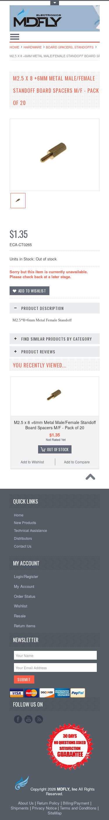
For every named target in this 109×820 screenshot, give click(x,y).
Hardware (33, 47)
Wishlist (20, 606)
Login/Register (26, 576)
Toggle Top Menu (54, 3)
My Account (24, 586)
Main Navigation (15, 36)
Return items (24, 625)
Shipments (20, 808)
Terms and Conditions (79, 808)
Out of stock (57, 449)
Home (14, 47)
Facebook (18, 719)
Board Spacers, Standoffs (70, 47)
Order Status (24, 596)
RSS (39, 719)
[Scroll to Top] (91, 478)
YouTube (28, 719)
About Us (26, 803)
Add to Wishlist (32, 461)
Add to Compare (77, 461)
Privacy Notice (44, 808)
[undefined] (54, 189)
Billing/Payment (76, 803)
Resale (20, 615)
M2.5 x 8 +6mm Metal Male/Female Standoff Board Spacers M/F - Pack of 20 (55, 424)
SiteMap (55, 813)
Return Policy (48, 803)
